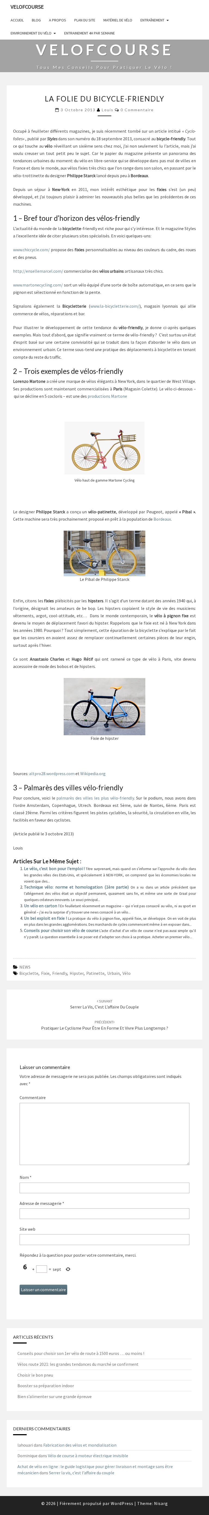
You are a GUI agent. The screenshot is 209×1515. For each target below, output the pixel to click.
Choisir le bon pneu (35, 1375)
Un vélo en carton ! (42, 905)
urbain (113, 973)
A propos (57, 20)
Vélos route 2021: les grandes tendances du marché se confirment (78, 1364)
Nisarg (161, 1503)
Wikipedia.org (93, 773)
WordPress (122, 1503)
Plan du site (84, 20)
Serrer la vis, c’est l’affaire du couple (104, 1004)
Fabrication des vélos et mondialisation (79, 1445)
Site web (27, 1229)
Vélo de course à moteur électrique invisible (88, 1455)
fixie (45, 973)
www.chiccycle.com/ (31, 249)
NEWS (24, 967)
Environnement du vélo (31, 33)
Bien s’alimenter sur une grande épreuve (54, 1396)
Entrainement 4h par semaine (89, 33)
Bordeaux (162, 519)
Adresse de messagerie (42, 1203)
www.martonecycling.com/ (38, 285)
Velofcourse (27, 6)
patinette (95, 973)
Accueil (17, 20)
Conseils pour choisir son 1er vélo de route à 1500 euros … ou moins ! (80, 1353)
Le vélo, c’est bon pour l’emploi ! (55, 868)
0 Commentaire (137, 109)
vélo (126, 973)
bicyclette (28, 973)
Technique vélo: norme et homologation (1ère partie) (77, 887)
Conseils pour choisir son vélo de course (61, 930)
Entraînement (152, 20)
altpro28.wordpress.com (52, 773)
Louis (107, 109)
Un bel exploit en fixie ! (46, 918)
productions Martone (107, 396)
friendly (59, 973)
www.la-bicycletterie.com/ (114, 306)
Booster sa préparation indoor (45, 1385)
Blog (36, 20)
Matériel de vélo (117, 20)
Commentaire (33, 1097)
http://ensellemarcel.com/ (38, 271)
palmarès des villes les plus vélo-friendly (95, 798)
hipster (77, 973)
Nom (26, 1177)
